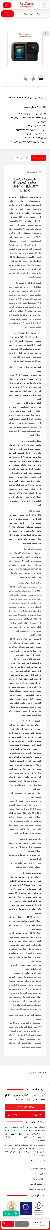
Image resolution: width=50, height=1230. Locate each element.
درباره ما (39, 1173)
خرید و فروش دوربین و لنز (7, 14)
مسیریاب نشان (14, 1114)
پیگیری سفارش (36, 1189)
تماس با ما (38, 1179)
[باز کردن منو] (44, 5)
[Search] (19, 14)
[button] (45, 33)
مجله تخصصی (36, 1168)
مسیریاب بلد (35, 1114)
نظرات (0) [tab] (20, 158)
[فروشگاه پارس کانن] (26, 5)
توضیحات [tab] (36, 158)
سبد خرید (6, 5)
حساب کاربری (36, 1184)
